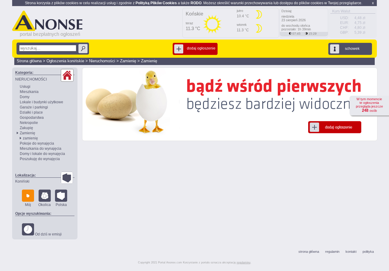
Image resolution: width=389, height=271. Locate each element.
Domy (24, 97)
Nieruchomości (102, 61)
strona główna (308, 251)
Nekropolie (29, 123)
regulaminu (243, 262)
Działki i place (31, 112)
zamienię (30, 138)
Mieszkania (29, 92)
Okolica (44, 205)
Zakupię (26, 128)
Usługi (25, 86)
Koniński (22, 181)
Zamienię (128, 61)
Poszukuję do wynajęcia (40, 159)
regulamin (332, 251)
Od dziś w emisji (48, 234)
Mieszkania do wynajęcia (40, 148)
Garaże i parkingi (34, 107)
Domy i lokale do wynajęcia (42, 154)
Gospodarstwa (32, 117)
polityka (368, 251)
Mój (28, 205)
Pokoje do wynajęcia (37, 143)
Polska (61, 205)
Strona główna (29, 61)
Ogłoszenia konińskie (65, 61)
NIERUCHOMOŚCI (31, 79)
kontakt (351, 251)
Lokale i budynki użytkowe (41, 102)
